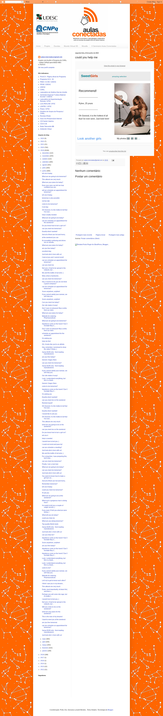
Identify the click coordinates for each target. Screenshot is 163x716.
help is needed (47, 438)
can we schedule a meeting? (52, 447)
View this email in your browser (114, 66)
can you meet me (48, 265)
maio (44, 639)
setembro (45, 162)
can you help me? (48, 535)
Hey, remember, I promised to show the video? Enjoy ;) (54, 348)
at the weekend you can (50, 237)
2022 (42, 141)
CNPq (42, 90)
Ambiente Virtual (46, 129)
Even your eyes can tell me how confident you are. (53, 186)
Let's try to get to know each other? (54, 580)
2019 (42, 150)
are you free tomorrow (49, 622)
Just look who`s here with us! (52, 532)
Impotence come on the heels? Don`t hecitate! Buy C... (54, 325)
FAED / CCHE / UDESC (48, 82)
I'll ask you (45, 493)
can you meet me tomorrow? (52, 228)
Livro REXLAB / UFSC (47, 104)
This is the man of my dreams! (52, 616)
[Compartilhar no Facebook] (84, 163)
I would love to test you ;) (50, 441)
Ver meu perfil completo (46, 67)
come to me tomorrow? (50, 204)
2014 (42, 663)
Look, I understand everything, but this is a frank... (53, 379)
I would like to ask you (49, 414)
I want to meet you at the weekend (53, 619)
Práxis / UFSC (45, 109)
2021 (42, 144)
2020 (42, 147)
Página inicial (100, 235)
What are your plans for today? (52, 182)
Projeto (47, 46)
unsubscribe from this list (117, 151)
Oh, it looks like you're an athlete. (53, 344)
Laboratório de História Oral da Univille (53, 92)
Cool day (45, 207)
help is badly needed (49, 215)
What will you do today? (50, 515)
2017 (42, 657)
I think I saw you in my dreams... (53, 583)
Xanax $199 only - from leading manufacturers (53, 353)
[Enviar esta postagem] (112, 160)
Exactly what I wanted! (49, 231)
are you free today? (48, 248)
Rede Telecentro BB (47, 126)
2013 (42, 666)
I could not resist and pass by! (52, 444)
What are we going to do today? (53, 218)
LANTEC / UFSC (46, 106)
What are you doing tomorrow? (52, 521)
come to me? (46, 568)
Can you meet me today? (50, 302)
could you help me (48, 518)
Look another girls (89, 138)
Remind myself (47, 403)
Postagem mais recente (84, 235)
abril (44, 642)
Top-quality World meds (50, 524)
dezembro (46, 153)
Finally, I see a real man (50, 464)
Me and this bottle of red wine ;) (53, 273)
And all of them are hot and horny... (54, 234)
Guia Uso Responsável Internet (51, 119)
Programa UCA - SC (47, 79)
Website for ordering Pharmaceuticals (49, 317)
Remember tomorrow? (50, 484)
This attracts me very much (51, 179)
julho (44, 168)
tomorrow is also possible (51, 198)
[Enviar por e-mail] (77, 163)
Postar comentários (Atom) (90, 238)
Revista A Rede (45, 116)
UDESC (43, 87)
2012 (42, 669)
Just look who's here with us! (52, 254)
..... (133, 138)
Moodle (85, 46)
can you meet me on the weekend (53, 400)
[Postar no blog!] (79, 163)
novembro (46, 156)
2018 (42, 655)
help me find (46, 341)
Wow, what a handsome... (51, 276)
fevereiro (45, 648)
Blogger (110, 710)
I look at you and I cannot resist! (53, 257)
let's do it (45, 435)
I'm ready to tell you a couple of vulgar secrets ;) (52, 506)
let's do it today (47, 173)
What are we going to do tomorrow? (54, 176)
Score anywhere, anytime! (51, 291)
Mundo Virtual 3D (71, 46)
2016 (42, 661)
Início (38, 46)
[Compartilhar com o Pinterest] (87, 163)
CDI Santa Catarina (47, 121)
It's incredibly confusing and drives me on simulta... (54, 241)
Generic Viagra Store (49, 360)
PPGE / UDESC (45, 84)
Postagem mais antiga (116, 235)
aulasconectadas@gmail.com (51, 57)
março (44, 645)
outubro (45, 159)
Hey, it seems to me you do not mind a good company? (54, 282)
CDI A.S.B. (43, 124)
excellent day (46, 251)
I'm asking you (47, 338)
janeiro (44, 651)
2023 (42, 138)
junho (44, 171)
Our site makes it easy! (50, 305)
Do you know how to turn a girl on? (54, 226)
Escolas (57, 46)
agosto (44, 165)
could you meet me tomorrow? (52, 490)
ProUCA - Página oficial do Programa (53, 77)
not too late (46, 201)
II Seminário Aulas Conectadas (104, 46)
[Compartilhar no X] (82, 163)
